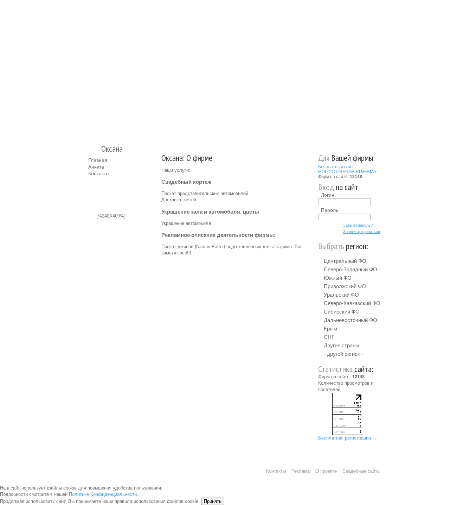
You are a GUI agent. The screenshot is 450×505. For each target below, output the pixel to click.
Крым (330, 329)
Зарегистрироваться (361, 231)
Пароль (329, 210)
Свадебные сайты (361, 471)
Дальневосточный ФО (350, 320)
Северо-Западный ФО (350, 269)
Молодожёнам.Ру (91, 69)
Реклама (300, 471)
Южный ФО (338, 278)
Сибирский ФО (342, 312)
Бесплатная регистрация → (347, 438)
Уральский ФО (341, 295)
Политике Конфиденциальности (103, 494)
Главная (97, 160)
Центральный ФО (345, 261)
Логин (327, 195)
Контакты (98, 173)
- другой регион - (344, 354)
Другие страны (341, 345)
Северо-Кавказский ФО (352, 303)
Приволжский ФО (345, 286)
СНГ (329, 337)
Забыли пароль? (358, 225)
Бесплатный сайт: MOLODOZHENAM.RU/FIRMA (347, 169)
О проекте (326, 471)
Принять (212, 501)
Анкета (96, 167)
